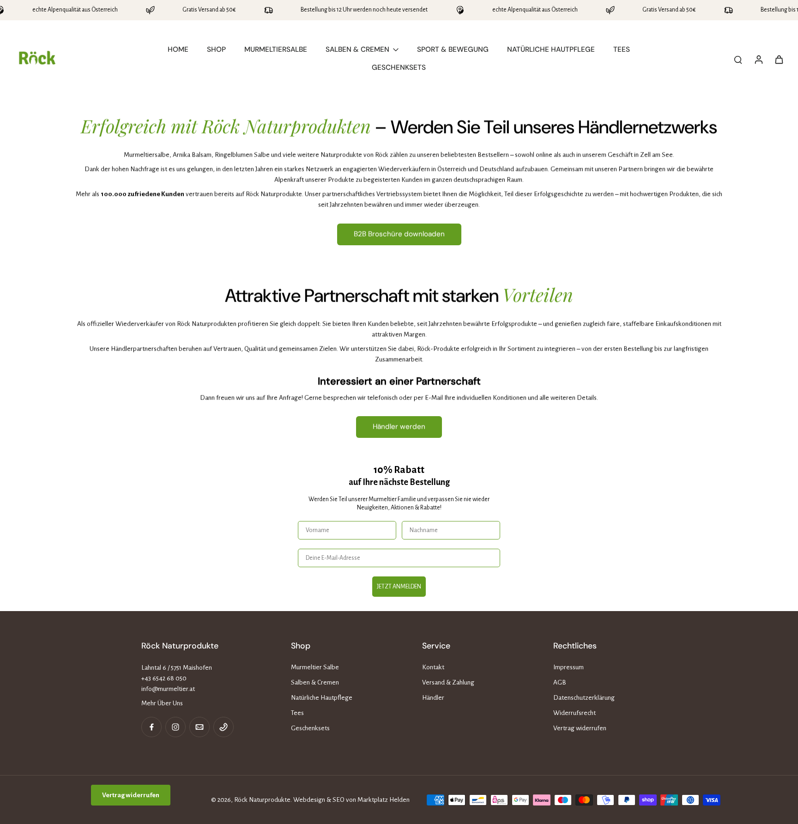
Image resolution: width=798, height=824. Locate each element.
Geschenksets (310, 728)
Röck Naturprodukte (262, 799)
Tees (297, 712)
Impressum (568, 667)
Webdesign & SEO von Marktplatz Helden (351, 799)
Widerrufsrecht (574, 712)
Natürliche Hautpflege (321, 697)
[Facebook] (151, 727)
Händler (433, 697)
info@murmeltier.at (168, 688)
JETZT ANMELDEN (399, 586)
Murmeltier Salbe (315, 667)
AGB (559, 682)
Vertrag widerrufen (579, 728)
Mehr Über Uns (162, 703)
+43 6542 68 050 (164, 678)
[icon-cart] (778, 59)
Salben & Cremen (315, 682)
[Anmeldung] (758, 59)
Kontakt (433, 667)
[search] (738, 59)
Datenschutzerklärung (584, 697)
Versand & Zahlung (448, 682)
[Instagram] (175, 727)
